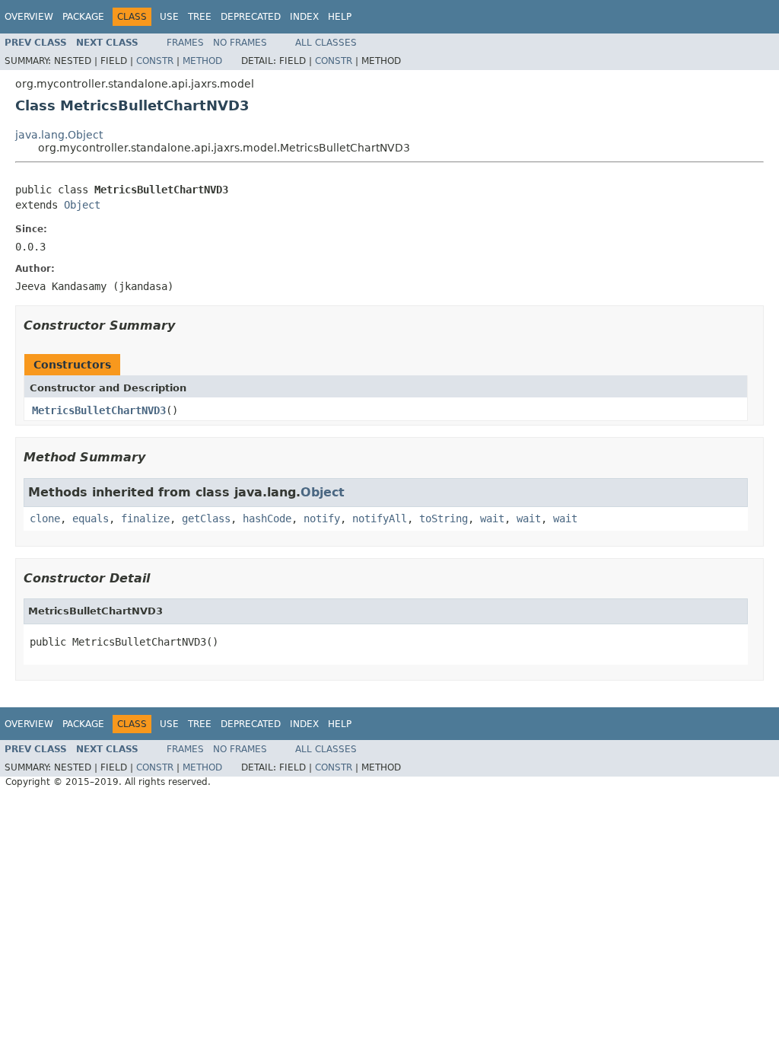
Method (202, 61)
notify (322, 518)
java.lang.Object (59, 135)
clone (45, 518)
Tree (199, 16)
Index (304, 16)
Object (82, 205)
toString (443, 518)
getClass (206, 518)
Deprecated (251, 16)
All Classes (326, 42)
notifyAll (379, 518)
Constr (154, 61)
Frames (185, 42)
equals (90, 518)
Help (339, 16)
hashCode (267, 518)
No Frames (240, 42)
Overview (29, 16)
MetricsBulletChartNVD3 (99, 410)
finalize (145, 518)
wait (492, 518)
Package (83, 16)
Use (169, 16)
